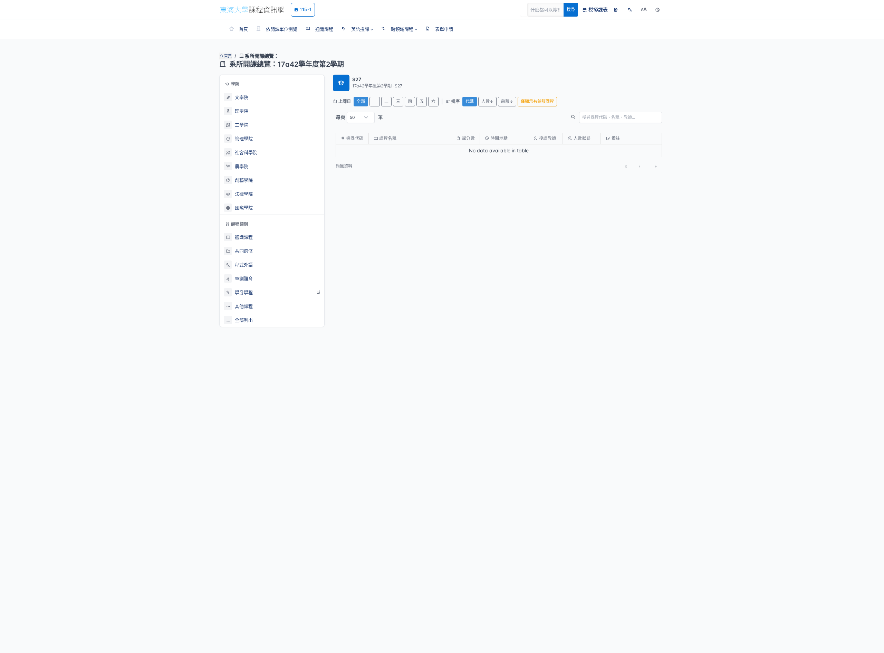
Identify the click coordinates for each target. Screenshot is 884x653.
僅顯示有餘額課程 (537, 101)
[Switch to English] (630, 10)
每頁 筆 (359, 117)
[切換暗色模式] (657, 10)
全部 (361, 101)
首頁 (227, 56)
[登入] (616, 10)
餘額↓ (507, 101)
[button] (357, 29)
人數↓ (487, 101)
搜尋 (571, 9)
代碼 (469, 101)
